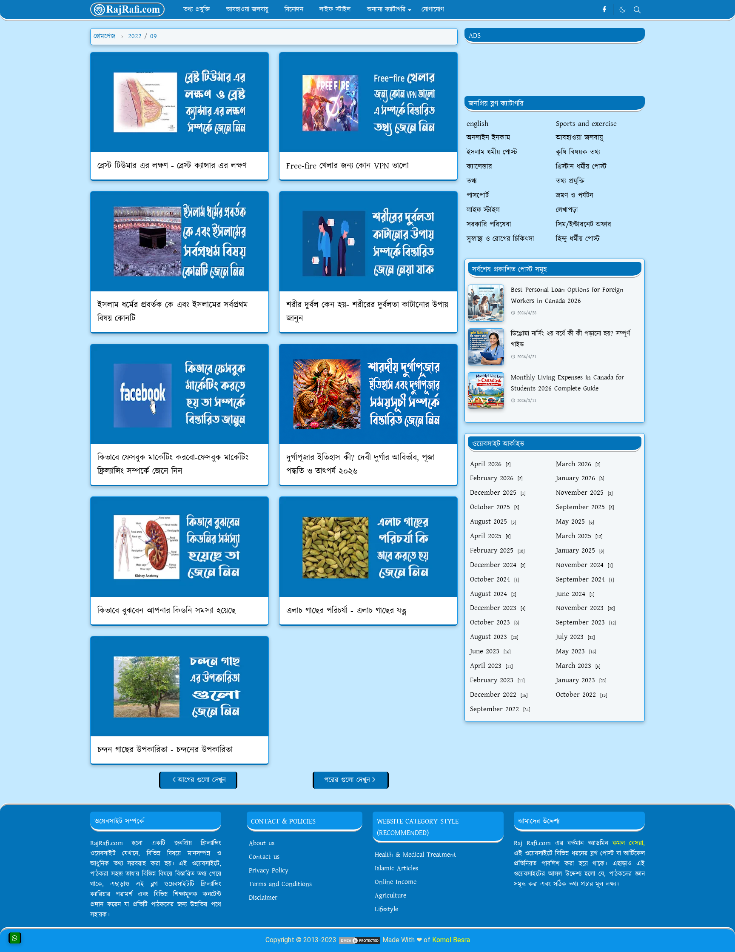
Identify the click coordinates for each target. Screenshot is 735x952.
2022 (135, 36)
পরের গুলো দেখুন (347, 780)
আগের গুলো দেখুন (202, 780)
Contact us (264, 857)
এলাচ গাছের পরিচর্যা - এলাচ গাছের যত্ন (346, 611)
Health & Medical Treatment (415, 855)
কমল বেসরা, (628, 843)
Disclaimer (263, 898)
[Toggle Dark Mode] (622, 10)
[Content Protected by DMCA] (359, 940)
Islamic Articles (396, 868)
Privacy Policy (268, 870)
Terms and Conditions (280, 884)
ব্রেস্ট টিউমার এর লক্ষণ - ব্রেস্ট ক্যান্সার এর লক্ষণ (172, 166)
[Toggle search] (637, 9)
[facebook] (604, 9)
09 (153, 36)
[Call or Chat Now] (15, 937)
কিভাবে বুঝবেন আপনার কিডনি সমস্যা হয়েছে (166, 611)
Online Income (395, 882)
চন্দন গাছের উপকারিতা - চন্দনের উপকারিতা (165, 750)
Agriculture (390, 896)
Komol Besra (451, 940)
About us (261, 843)
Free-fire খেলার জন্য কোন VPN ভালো (347, 166)
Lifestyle (386, 909)
